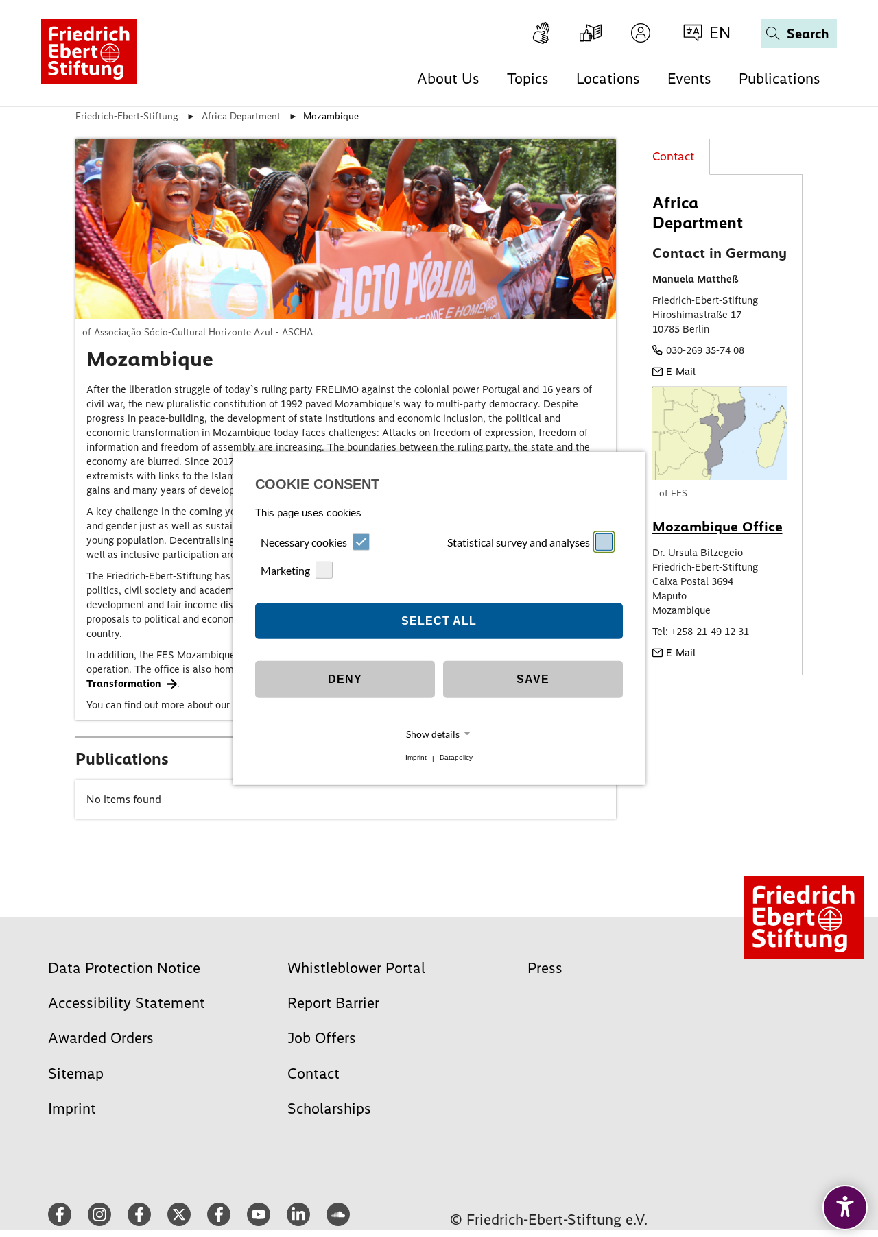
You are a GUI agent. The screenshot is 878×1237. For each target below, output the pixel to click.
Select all (439, 621)
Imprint (416, 758)
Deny (345, 679)
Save (533, 679)
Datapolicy (456, 758)
